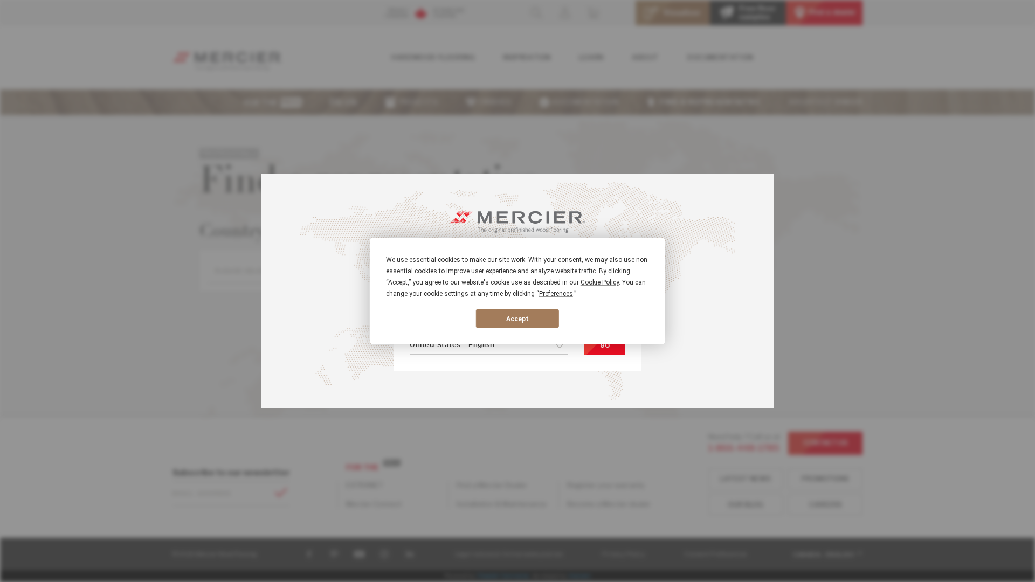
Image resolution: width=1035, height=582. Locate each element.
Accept (517, 318)
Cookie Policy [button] (600, 282)
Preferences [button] (556, 293)
